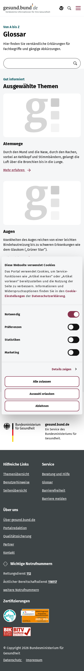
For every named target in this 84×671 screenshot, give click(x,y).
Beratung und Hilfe (56, 474)
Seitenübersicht (15, 490)
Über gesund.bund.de (19, 520)
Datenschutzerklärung (48, 296)
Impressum (34, 660)
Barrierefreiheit (53, 490)
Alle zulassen (42, 381)
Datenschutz (12, 660)
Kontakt (9, 553)
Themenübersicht (16, 474)
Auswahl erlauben (42, 394)
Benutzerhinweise (16, 482)
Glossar (47, 482)
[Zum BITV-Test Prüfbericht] (17, 631)
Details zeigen (61, 369)
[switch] (73, 327)
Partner (8, 544)
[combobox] (37, 63)
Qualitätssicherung (17, 536)
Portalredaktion (15, 528)
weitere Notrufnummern (21, 590)
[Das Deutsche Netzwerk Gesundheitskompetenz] (35, 616)
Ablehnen (42, 406)
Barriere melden (54, 499)
